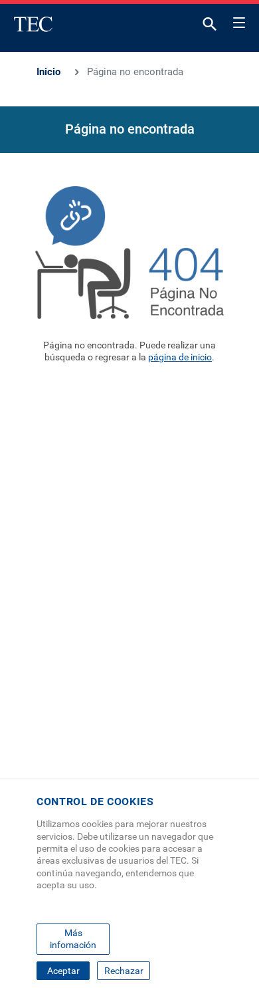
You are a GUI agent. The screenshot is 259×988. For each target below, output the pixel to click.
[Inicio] (33, 24)
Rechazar (123, 970)
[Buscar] (210, 27)
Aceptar (63, 970)
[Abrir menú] (239, 20)
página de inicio (180, 357)
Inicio (48, 72)
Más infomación (73, 938)
